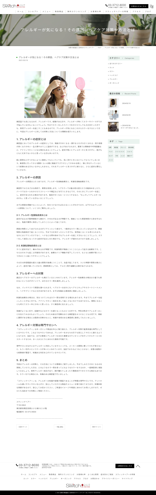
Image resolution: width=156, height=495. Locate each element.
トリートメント (119, 151)
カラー (112, 71)
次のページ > (96, 427)
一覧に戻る (59, 427)
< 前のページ (22, 427)
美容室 (116, 147)
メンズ (122, 156)
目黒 (110, 147)
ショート (129, 151)
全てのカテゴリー (116, 64)
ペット (111, 151)
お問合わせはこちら (138, 6)
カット (112, 68)
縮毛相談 (131, 147)
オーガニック (114, 83)
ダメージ (123, 147)
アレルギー (114, 79)
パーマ (111, 160)
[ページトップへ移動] (138, 466)
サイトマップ (127, 479)
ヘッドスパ (114, 75)
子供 (116, 156)
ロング (111, 156)
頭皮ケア (129, 156)
